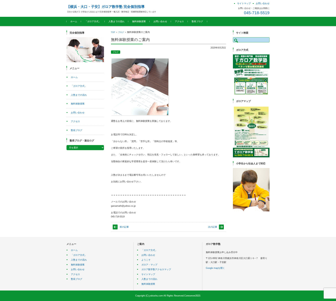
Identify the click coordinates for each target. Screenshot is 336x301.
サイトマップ (148, 274)
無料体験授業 (139, 21)
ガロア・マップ (149, 264)
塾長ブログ (197, 21)
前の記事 (124, 227)
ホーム (73, 21)
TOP (113, 32)
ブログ (121, 32)
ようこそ (145, 259)
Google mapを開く (215, 268)
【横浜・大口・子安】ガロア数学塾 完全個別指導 (105, 7)
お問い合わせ (160, 21)
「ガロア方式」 (93, 21)
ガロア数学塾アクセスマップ (156, 269)
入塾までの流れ (116, 21)
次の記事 (212, 227)
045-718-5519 (257, 12)
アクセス (179, 21)
